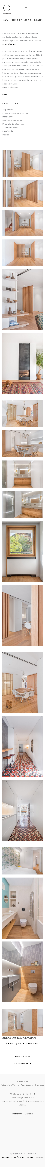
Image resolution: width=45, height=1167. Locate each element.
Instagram (17, 1114)
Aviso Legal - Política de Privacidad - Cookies (22, 1157)
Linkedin (29, 1114)
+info (4, 94)
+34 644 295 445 (27, 1094)
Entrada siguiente (22, 1063)
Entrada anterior (22, 1056)
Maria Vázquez (9, 44)
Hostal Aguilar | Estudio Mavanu (23, 1043)
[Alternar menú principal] (25, 8)
